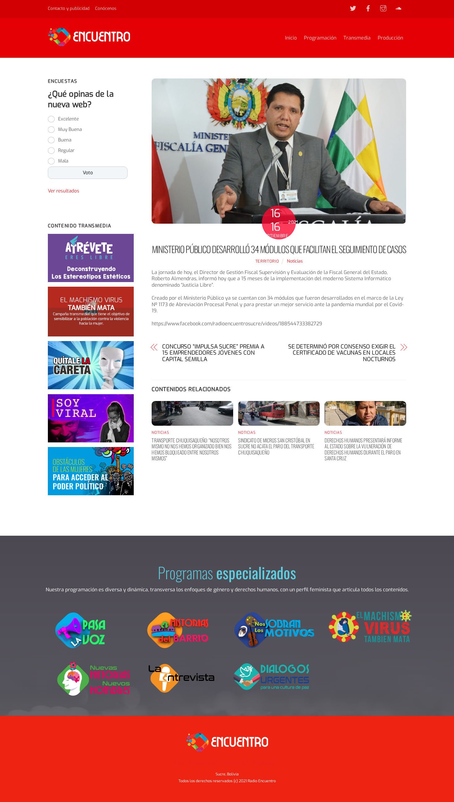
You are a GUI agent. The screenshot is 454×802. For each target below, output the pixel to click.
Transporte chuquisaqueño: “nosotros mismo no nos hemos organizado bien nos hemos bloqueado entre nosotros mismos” (191, 449)
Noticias (295, 261)
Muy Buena (70, 129)
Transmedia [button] (236, 763)
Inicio (291, 38)
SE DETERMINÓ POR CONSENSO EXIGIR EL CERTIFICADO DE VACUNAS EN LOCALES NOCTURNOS (342, 353)
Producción (390, 38)
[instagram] (383, 8)
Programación (320, 38)
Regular (66, 150)
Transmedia (357, 38)
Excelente (68, 119)
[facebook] (368, 8)
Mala (63, 161)
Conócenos (105, 8)
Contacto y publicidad (69, 8)
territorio (267, 261)
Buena (64, 140)
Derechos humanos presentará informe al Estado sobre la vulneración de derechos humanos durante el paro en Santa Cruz (363, 449)
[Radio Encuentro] (89, 43)
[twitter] (353, 8)
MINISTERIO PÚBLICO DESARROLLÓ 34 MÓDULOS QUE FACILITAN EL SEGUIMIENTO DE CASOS (279, 249)
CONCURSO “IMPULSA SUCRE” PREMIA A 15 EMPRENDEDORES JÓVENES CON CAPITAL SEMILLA (213, 353)
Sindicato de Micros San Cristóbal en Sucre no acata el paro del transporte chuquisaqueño (276, 446)
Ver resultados (63, 191)
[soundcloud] (398, 8)
